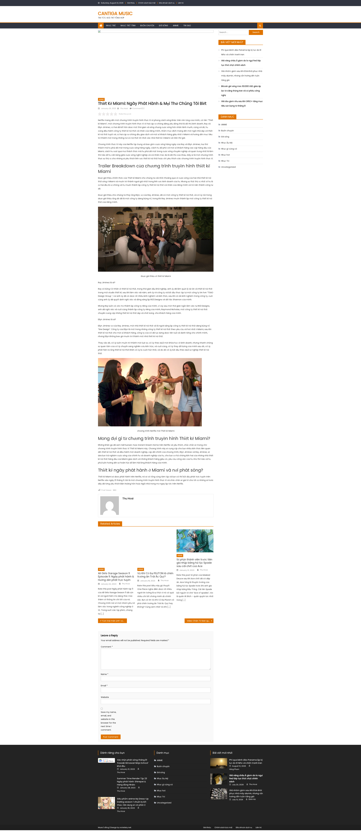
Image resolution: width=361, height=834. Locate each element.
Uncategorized (228, 167)
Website (105, 697)
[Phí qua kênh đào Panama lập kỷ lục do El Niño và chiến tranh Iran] (218, 763)
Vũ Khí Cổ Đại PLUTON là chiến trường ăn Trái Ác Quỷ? (155, 575)
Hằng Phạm (234, 769)
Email (104, 685)
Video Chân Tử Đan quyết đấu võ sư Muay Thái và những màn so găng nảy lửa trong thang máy (200, 620)
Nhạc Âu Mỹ (227, 142)
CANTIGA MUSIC (115, 13)
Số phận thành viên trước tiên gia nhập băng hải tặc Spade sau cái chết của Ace (194, 563)
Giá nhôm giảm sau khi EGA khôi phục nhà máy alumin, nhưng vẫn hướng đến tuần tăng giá (241, 76)
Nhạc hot (225, 154)
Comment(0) (138, 108)
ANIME (176, 25)
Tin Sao (187, 25)
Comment (107, 646)
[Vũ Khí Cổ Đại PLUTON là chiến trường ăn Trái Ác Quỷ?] (155, 547)
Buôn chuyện (147, 25)
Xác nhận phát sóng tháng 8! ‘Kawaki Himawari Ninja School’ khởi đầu (132, 762)
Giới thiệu (131, 3)
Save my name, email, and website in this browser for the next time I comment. (108, 721)
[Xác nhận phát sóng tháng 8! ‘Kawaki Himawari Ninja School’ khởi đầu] (106, 760)
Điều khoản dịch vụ (166, 3)
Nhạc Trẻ (111, 25)
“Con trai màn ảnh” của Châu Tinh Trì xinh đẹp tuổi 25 (114, 620)
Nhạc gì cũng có (229, 148)
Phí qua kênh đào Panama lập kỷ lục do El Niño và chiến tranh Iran (241, 52)
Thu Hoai (124, 108)
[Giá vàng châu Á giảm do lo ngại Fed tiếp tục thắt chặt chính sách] (218, 779)
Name (104, 674)
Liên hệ (180, 3)
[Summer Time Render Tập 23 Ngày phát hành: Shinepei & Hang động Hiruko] (106, 785)
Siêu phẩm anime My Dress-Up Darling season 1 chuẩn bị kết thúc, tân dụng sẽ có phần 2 (133, 801)
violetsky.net (125, 827)
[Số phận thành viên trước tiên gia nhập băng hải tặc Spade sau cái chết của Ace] (195, 540)
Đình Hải (252, 799)
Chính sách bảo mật (146, 3)
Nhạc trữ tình (128, 25)
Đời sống (163, 25)
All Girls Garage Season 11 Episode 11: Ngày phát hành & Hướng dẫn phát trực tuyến (116, 577)
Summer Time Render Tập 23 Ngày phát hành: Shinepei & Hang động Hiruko (132, 781)
